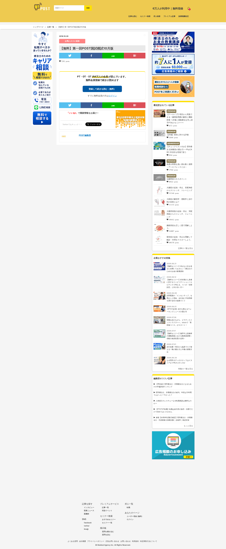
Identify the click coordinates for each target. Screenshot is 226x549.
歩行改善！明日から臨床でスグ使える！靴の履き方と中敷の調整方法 (179, 349)
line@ (86, 529)
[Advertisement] (173, 477)
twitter (86, 526)
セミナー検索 (145, 16)
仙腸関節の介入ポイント (177, 179)
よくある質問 (73, 541)
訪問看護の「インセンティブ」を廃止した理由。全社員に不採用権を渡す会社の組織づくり (179, 298)
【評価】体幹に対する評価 (178, 135)
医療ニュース (89, 510)
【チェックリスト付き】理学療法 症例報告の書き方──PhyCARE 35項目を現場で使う (179, 149)
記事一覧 (50, 27)
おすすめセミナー (109, 519)
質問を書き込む (108, 531)
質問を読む (106, 535)
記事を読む (133, 16)
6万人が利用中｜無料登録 (168, 8)
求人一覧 (129, 504)
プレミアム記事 (169, 16)
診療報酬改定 (184, 16)
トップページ (38, 27)
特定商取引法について (148, 541)
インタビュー (89, 507)
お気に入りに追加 (72, 41)
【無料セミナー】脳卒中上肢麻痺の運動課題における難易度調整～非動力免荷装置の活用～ (179, 336)
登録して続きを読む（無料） (102, 89)
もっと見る (188, 426)
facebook (88, 523)
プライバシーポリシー (95, 541)
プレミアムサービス (109, 504)
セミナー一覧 (107, 523)
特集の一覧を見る (185, 369)
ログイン (113, 95)
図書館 (86, 514)
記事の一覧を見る (185, 248)
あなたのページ (132, 513)
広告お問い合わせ (112, 541)
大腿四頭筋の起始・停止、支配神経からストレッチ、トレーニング (179, 214)
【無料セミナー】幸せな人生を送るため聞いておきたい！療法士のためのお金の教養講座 (179, 268)
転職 (128, 507)
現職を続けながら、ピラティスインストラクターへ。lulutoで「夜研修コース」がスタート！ (179, 322)
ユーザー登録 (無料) (134, 516)
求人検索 (157, 16)
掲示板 (103, 528)
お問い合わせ (125, 541)
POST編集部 (85, 135)
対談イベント (107, 510)
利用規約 (135, 541)
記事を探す (87, 504)
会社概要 (82, 541)
